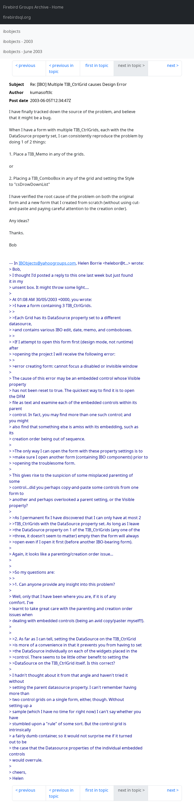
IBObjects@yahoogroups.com (47, 263)
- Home (33, 7)
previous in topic (61, 68)
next (171, 65)
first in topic (96, 65)
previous (27, 65)
